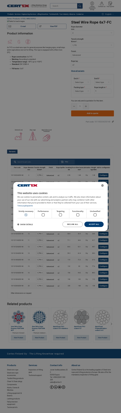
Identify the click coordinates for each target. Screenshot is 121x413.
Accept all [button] (94, 224)
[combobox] (102, 185)
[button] (25, 224)
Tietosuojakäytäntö (25, 205)
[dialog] (60, 206)
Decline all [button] (72, 224)
